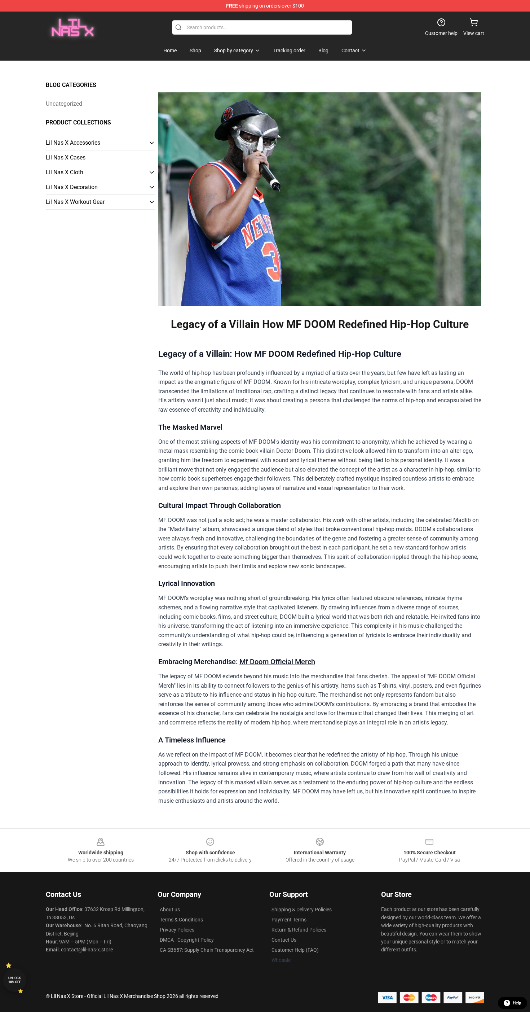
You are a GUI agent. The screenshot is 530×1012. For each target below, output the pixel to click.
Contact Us (283, 940)
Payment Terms (288, 920)
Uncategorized (64, 103)
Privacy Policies (177, 930)
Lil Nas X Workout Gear (75, 201)
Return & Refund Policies (298, 930)
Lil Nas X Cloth (64, 172)
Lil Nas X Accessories (73, 142)
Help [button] (517, 1003)
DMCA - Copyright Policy (187, 940)
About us (170, 909)
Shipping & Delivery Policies (301, 909)
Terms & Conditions (181, 920)
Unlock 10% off (14, 980)
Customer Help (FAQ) (295, 950)
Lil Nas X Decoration (72, 187)
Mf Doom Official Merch (277, 661)
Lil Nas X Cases (65, 157)
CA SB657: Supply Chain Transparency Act (207, 950)
